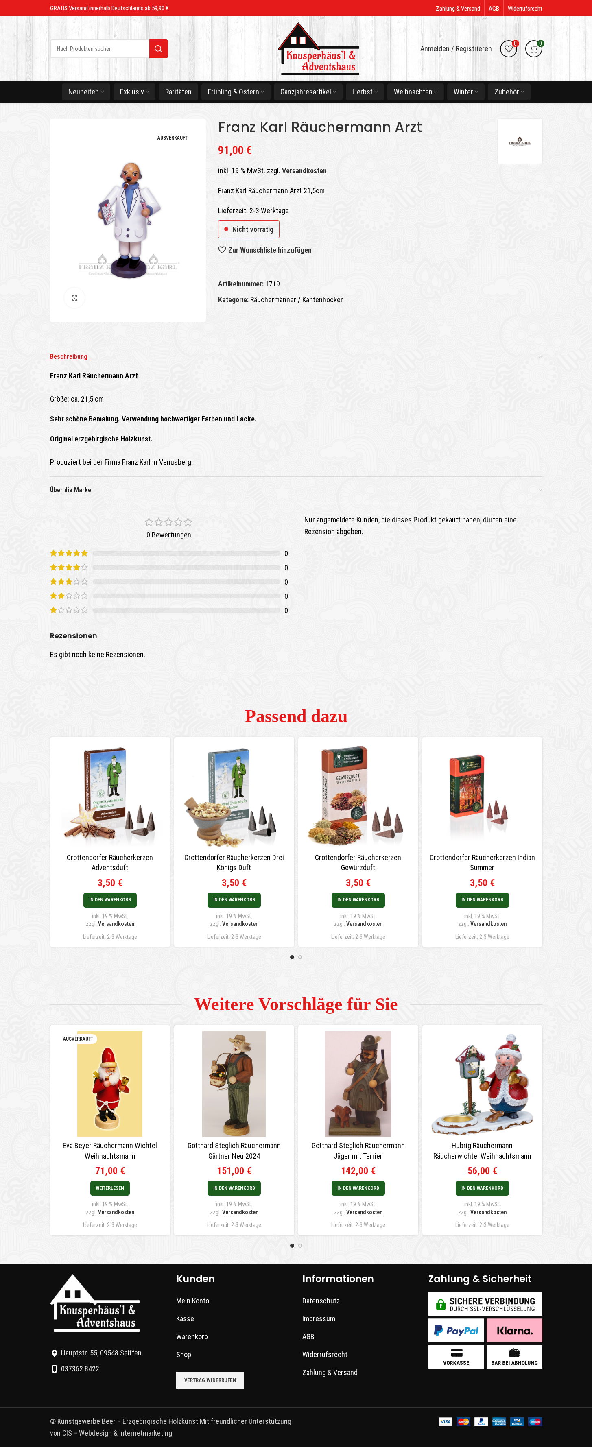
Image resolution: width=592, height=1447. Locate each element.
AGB (308, 1336)
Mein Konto (192, 1300)
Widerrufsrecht (324, 1354)
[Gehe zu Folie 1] (292, 957)
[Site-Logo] (318, 48)
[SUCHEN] (158, 48)
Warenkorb (192, 1336)
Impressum (318, 1318)
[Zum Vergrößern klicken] (74, 298)
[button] (110, 900)
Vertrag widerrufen (210, 1380)
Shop (183, 1354)
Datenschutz (321, 1300)
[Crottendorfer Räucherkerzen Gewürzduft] (358, 796)
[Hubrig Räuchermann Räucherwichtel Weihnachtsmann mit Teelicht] (482, 1084)
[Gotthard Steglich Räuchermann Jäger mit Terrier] (358, 1084)
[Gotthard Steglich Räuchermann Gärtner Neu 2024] (234, 1084)
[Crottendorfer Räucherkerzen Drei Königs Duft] (234, 796)
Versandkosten (304, 170)
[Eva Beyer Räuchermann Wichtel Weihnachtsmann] (110, 1084)
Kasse (185, 1318)
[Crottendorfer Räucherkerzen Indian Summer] (482, 796)
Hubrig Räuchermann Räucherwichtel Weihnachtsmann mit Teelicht (482, 1155)
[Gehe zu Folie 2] (300, 957)
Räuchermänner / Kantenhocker (296, 299)
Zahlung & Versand (330, 1372)
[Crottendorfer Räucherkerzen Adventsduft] (110, 796)
